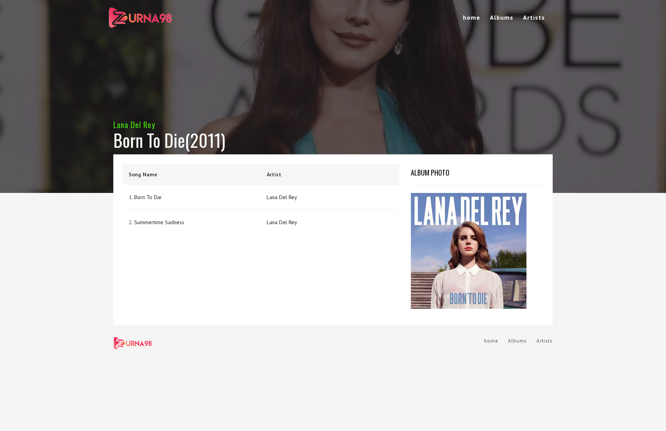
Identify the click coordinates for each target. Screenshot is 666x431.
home (471, 17)
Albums (501, 17)
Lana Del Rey (134, 124)
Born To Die (147, 197)
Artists (534, 17)
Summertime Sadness (159, 222)
